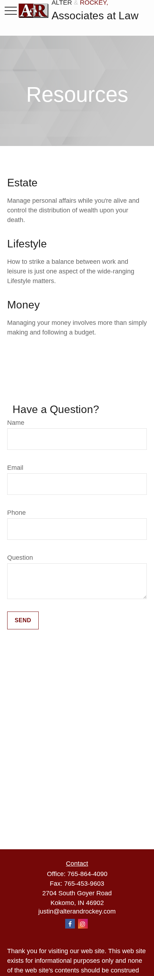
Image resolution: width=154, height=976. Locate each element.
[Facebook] (70, 924)
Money (23, 305)
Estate (22, 182)
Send (23, 620)
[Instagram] (83, 924)
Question (20, 557)
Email (15, 467)
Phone (16, 512)
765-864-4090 (87, 873)
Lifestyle (27, 244)
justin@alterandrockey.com (77, 911)
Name (15, 422)
